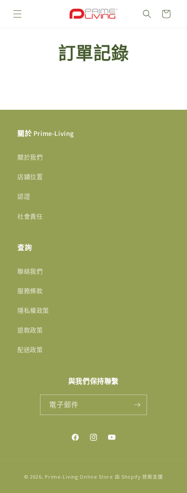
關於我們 (30, 157)
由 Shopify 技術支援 (139, 476)
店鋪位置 (30, 176)
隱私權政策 (33, 310)
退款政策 (30, 330)
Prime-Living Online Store (79, 476)
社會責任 (30, 216)
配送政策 (30, 349)
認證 (23, 196)
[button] (17, 14)
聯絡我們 (30, 271)
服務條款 (30, 291)
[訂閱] (137, 405)
